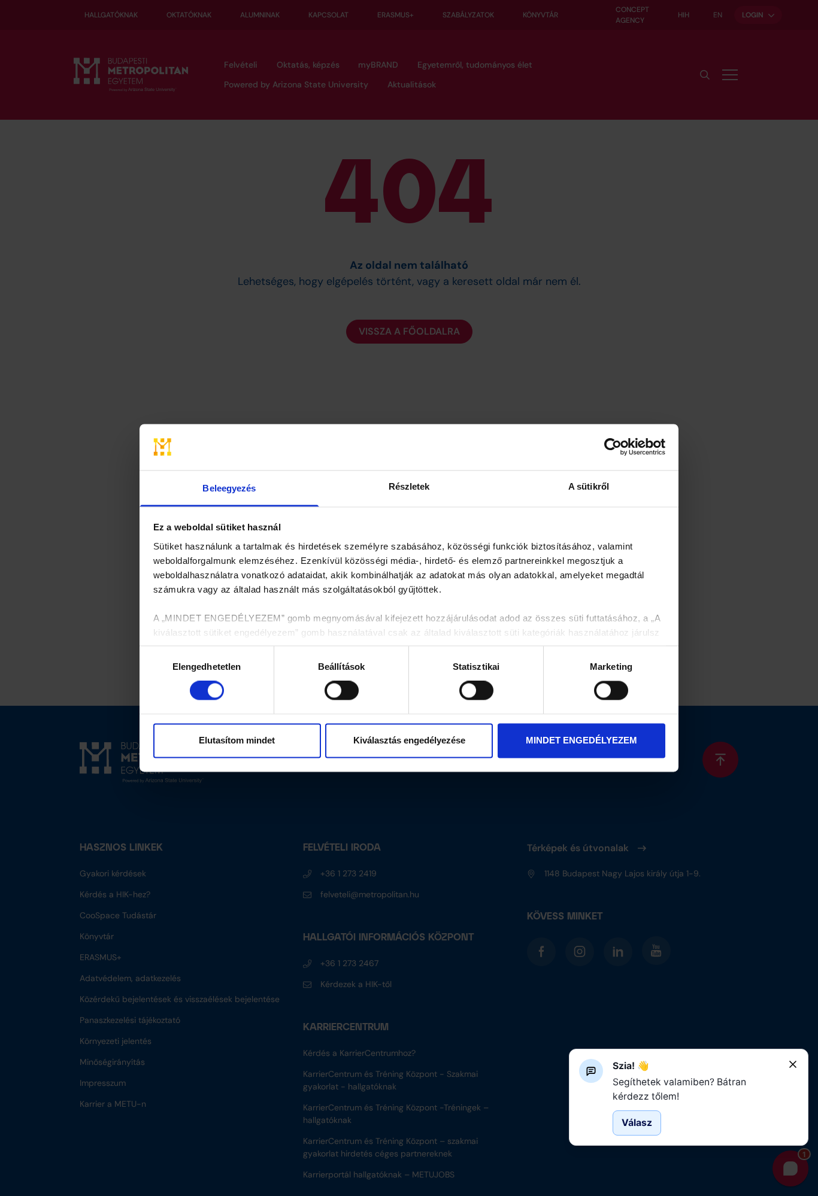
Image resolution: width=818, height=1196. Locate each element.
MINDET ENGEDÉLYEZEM (581, 740)
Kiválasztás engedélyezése (409, 740)
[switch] (342, 690)
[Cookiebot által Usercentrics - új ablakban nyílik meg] (613, 447)
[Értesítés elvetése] (793, 1064)
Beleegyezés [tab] (229, 488)
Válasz (637, 1122)
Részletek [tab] (409, 486)
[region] (696, 1089)
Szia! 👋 (631, 1065)
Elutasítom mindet (237, 740)
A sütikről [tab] (588, 486)
